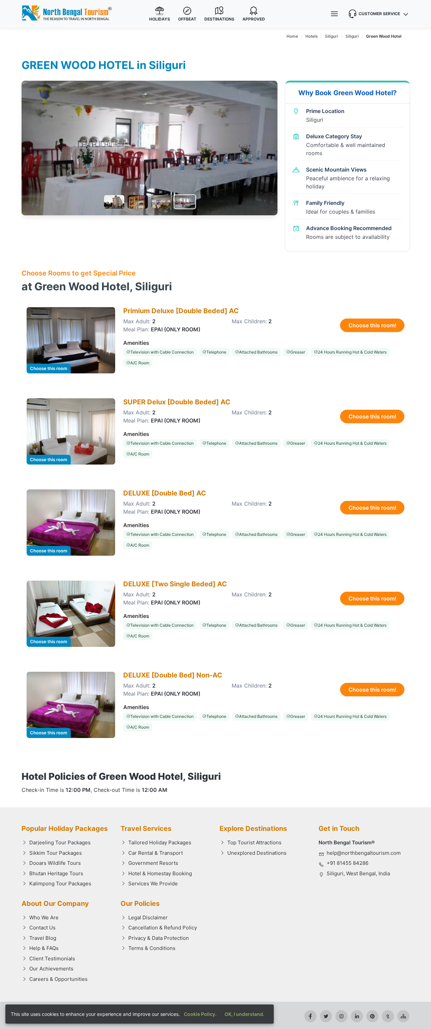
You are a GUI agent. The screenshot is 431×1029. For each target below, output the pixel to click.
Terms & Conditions (151, 948)
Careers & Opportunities (58, 979)
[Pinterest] (372, 1016)
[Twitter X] (326, 1016)
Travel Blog (42, 938)
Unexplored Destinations (257, 853)
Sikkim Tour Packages (55, 853)
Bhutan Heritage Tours (56, 873)
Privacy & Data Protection (158, 938)
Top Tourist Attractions (254, 842)
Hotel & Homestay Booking (160, 873)
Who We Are (44, 917)
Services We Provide (153, 883)
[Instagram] (341, 1016)
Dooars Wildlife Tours (55, 863)
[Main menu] (334, 14)
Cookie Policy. (200, 1014)
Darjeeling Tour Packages (60, 842)
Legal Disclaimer (148, 917)
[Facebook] (310, 1016)
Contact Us (42, 927)
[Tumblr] (388, 1016)
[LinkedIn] (357, 1016)
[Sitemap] (403, 1016)
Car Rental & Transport (155, 853)
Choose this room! (372, 325)
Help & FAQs (44, 948)
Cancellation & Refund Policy (162, 927)
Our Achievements (51, 968)
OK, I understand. (244, 1014)
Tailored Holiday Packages (159, 842)
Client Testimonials (52, 958)
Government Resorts (153, 863)
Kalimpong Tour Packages (60, 883)
